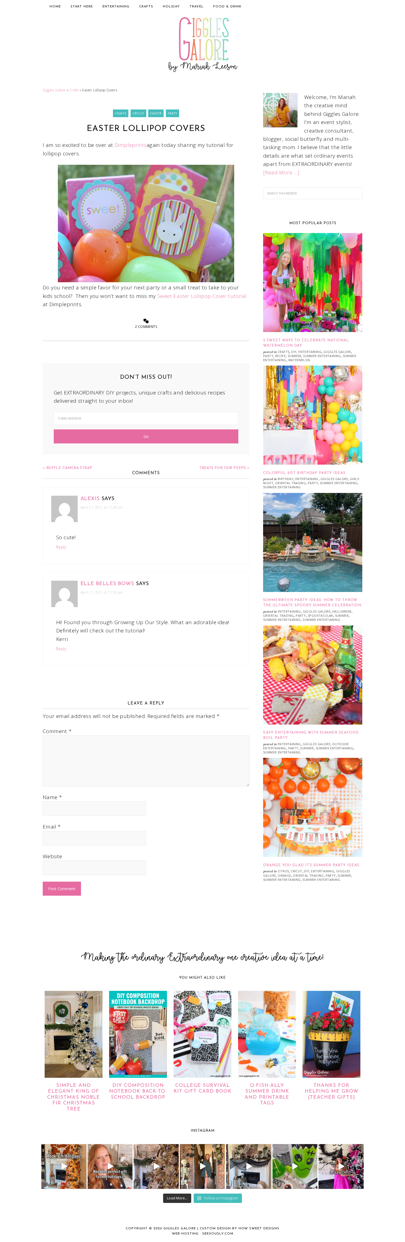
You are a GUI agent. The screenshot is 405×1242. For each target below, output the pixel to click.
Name (52, 797)
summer (294, 356)
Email (52, 826)
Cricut (138, 113)
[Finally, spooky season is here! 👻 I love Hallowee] (341, 1166)
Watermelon (299, 360)
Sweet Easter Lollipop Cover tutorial (202, 296)
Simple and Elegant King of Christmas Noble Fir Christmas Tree (73, 1097)
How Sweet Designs (259, 1228)
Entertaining (310, 352)
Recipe (280, 356)
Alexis (89, 498)
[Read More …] (281, 172)
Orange (284, 875)
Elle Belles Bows (107, 583)
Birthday (285, 479)
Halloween (342, 611)
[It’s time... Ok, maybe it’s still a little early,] (156, 1166)
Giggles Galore (202, 45)
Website (52, 856)
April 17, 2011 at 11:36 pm (101, 592)
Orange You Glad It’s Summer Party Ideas (311, 865)
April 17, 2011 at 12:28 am (101, 507)
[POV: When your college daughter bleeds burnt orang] (64, 1166)
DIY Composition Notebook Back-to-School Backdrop (138, 1091)
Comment (57, 731)
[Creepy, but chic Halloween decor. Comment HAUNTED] (248, 1166)
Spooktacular (320, 615)
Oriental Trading (290, 483)
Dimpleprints (131, 145)
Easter (156, 113)
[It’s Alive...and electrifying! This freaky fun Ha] (295, 1166)
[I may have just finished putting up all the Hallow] (202, 1166)
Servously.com (217, 1233)
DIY (293, 352)
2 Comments (146, 326)
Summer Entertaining (322, 356)
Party (172, 113)
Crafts (74, 90)
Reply (61, 547)
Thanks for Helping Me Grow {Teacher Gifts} (331, 1091)
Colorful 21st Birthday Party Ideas (304, 473)
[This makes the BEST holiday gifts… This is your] (110, 1166)
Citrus (283, 871)
